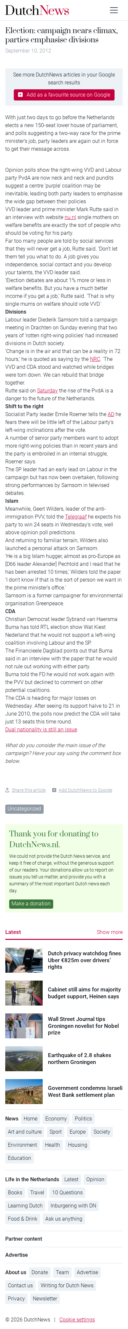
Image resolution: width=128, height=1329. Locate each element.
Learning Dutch (25, 1206)
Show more (110, 932)
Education (19, 1158)
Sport (56, 1132)
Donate (40, 1272)
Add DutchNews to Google (85, 790)
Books (15, 1192)
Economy (56, 1119)
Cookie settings (77, 1320)
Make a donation (31, 903)
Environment (22, 1145)
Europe (78, 1132)
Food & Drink (22, 1219)
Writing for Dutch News (67, 1285)
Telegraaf (76, 517)
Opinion (95, 1179)
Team (62, 1272)
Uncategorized (24, 809)
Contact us (20, 1285)
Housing (77, 1145)
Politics (83, 1119)
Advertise (87, 1272)
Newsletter (45, 1299)
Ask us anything (63, 1219)
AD (111, 414)
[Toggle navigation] (114, 10)
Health (52, 1145)
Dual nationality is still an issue (41, 729)
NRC (95, 359)
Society (102, 1132)
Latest (13, 932)
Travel (37, 1192)
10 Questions (67, 1192)
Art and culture (25, 1132)
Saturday (47, 391)
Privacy (16, 1299)
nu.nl (70, 217)
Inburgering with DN (73, 1206)
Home (30, 1119)
